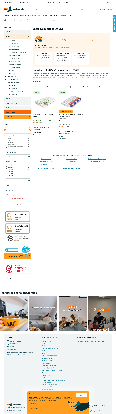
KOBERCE (8, 99)
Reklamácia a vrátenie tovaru (51, 348)
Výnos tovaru (46, 363)
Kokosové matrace (14, 55)
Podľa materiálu (13, 44)
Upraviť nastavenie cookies (14, 410)
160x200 (18, 173)
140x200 (18, 171)
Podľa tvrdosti (12, 70)
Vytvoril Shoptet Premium (101, 411)
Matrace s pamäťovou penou (18, 52)
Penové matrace (14, 46)
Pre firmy (45, 351)
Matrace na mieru (13, 82)
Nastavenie (34, 408)
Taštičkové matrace (14, 49)
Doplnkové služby (47, 361)
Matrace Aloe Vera (14, 67)
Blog (43, 353)
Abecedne (86, 87)
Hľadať (82, 9)
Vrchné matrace (13, 79)
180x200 (18, 175)
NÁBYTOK (8, 32)
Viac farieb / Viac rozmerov (18, 147)
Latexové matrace (14, 61)
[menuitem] (7, 16)
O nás (66, 2)
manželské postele (84, 75)
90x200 (18, 167)
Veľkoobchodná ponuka (49, 384)
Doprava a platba (47, 358)
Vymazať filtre (16, 198)
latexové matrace (56, 73)
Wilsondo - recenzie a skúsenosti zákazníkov (91, 341)
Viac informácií (34, 404)
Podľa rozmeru (12, 41)
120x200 (18, 169)
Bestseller (18, 144)
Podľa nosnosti (12, 88)
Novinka (18, 138)
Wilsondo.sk (13, 346)
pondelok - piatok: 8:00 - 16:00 (20, 353)
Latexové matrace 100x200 (46, 168)
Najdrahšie (61, 87)
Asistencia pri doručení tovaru (51, 378)
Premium (18, 142)
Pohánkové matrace (15, 64)
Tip (18, 140)
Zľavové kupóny (47, 375)
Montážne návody (47, 389)
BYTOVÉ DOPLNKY (11, 103)
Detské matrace (12, 76)
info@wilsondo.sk (15, 341)
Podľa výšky (11, 85)
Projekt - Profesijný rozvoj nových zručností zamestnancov (55, 381)
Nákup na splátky (47, 387)
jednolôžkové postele (47, 75)
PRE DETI (8, 107)
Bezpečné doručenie (48, 368)
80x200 (18, 165)
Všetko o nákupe (49, 2)
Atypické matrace (13, 94)
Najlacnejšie (50, 87)
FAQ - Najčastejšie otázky (49, 356)
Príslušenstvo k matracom (16, 91)
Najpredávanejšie (73, 87)
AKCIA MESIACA (10, 112)
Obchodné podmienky (49, 365)
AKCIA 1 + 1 (11, 73)
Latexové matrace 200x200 (71, 168)
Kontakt (59, 2)
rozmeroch (72, 73)
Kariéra (44, 373)
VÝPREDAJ (9, 116)
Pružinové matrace (14, 58)
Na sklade (18, 136)
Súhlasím (81, 395)
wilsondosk (13, 349)
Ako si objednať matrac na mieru (52, 370)
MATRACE (8, 36)
